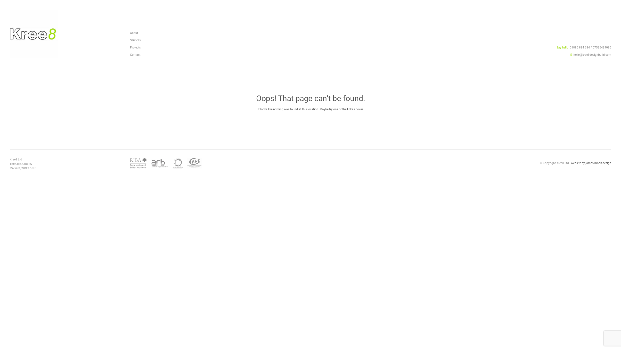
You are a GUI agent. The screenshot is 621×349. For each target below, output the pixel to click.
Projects (135, 47)
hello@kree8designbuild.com (592, 54)
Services (135, 40)
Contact (135, 54)
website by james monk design (591, 163)
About (134, 33)
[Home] (34, 55)
